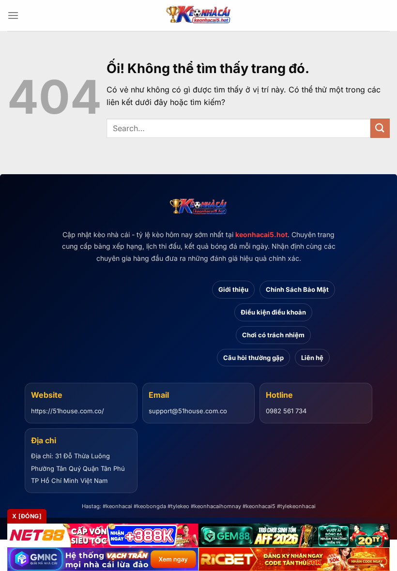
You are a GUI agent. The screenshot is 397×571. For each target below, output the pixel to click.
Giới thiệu (233, 289)
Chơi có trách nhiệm (273, 335)
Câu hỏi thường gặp (253, 357)
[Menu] (13, 15)
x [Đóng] (27, 516)
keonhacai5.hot (261, 234)
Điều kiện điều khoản (273, 312)
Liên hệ (312, 357)
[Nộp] (380, 128)
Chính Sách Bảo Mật (297, 289)
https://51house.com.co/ (67, 411)
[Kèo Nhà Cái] (198, 15)
